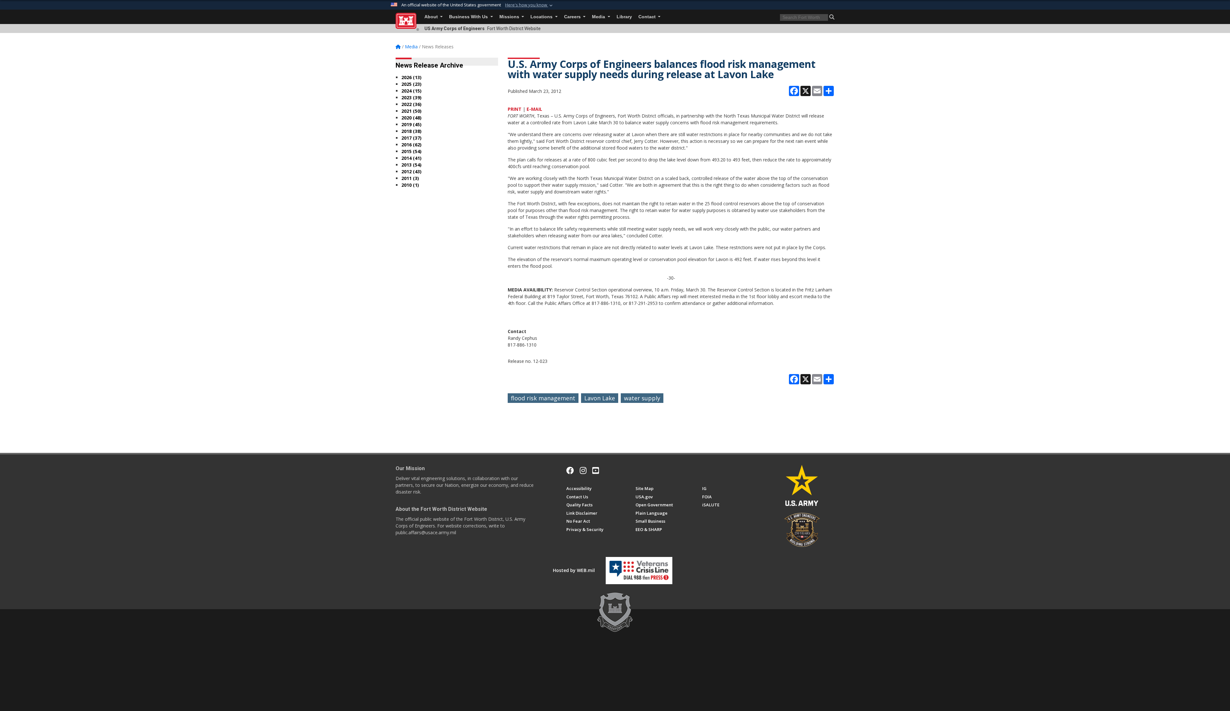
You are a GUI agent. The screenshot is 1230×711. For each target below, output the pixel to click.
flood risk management (543, 398)
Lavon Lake (599, 398)
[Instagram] (583, 470)
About (431, 16)
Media (599, 16)
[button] (529, 5)
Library (624, 16)
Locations (542, 16)
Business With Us (469, 16)
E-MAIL (534, 109)
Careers (573, 16)
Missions (510, 16)
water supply (642, 398)
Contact (647, 16)
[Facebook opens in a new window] (570, 470)
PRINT (514, 109)
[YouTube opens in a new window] (595, 470)
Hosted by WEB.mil (574, 570)
